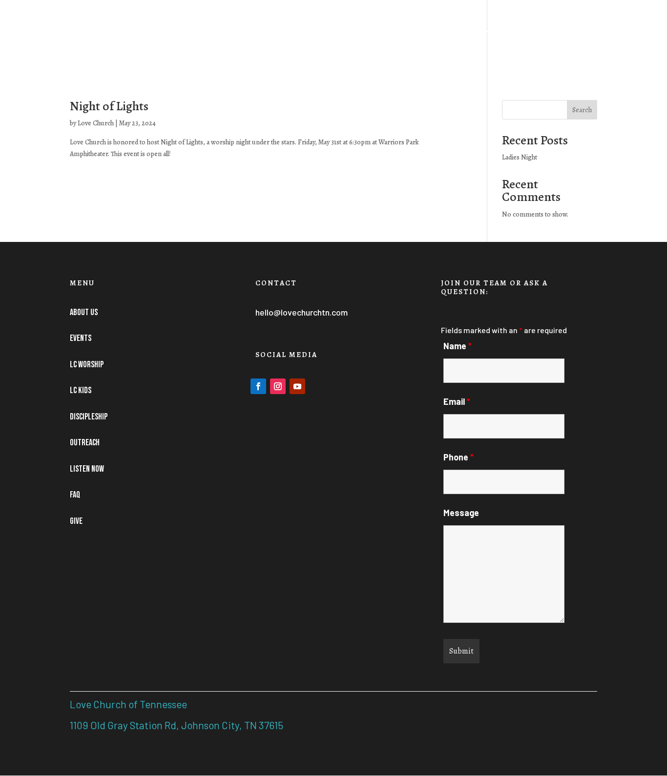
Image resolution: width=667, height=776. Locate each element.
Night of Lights (109, 106)
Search (582, 110)
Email (456, 401)
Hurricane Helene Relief (156, 37)
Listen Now (556, 37)
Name (457, 345)
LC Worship (336, 37)
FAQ (597, 37)
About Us (235, 37)
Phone (458, 457)
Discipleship (437, 37)
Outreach (493, 37)
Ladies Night (519, 157)
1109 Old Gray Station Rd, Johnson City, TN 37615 (176, 725)
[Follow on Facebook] (258, 386)
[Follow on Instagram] (278, 386)
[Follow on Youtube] (297, 386)
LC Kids (385, 37)
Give (624, 37)
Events (279, 37)
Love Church (96, 123)
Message (461, 512)
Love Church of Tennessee (128, 704)
